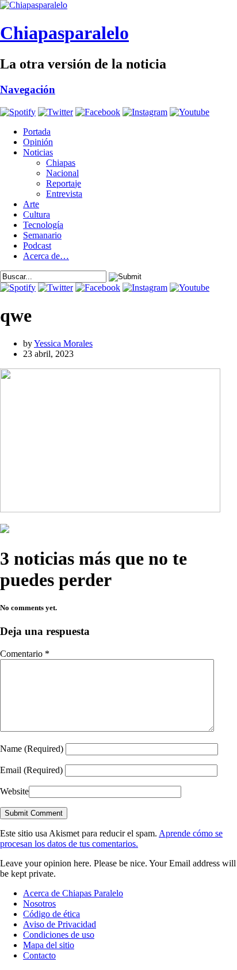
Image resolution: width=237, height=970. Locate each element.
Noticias (38, 152)
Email (31, 770)
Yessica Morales (63, 343)
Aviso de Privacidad (59, 924)
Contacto (39, 955)
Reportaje (63, 183)
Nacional (62, 173)
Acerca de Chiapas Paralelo (73, 893)
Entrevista (64, 194)
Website (14, 791)
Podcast (37, 245)
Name (31, 749)
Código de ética (51, 914)
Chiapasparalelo (64, 32)
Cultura (36, 214)
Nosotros (39, 903)
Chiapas (60, 163)
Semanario (42, 235)
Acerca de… (46, 256)
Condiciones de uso (58, 934)
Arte (31, 204)
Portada (37, 131)
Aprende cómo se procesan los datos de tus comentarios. (111, 838)
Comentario (24, 654)
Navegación (27, 89)
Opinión (38, 142)
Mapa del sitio (48, 945)
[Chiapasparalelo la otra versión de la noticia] (118, 5)
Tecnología (43, 225)
